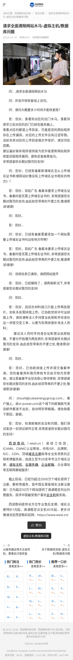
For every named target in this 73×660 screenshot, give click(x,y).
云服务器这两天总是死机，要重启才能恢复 (16, 551)
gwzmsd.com (9, 586)
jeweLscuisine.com (53, 575)
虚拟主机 (15, 465)
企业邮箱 (47, 465)
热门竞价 (35, 562)
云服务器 (31, 465)
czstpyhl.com (9, 606)
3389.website (62, 588)
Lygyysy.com (31, 613)
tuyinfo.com (31, 601)
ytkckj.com (40, 575)
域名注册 (34, 454)
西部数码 (17, 443)
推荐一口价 (59, 562)
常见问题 (39, 13)
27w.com (53, 613)
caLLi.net (62, 575)
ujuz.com (9, 596)
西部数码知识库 (36, 5)
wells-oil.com (9, 617)
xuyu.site (62, 601)
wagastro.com (53, 601)
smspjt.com (18, 596)
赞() (36, 525)
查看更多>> (16, 566)
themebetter (59, 650)
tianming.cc (53, 588)
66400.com (9, 576)
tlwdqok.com (18, 576)
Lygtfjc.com (40, 601)
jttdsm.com (40, 588)
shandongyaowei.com (40, 613)
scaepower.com (18, 586)
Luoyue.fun (31, 588)
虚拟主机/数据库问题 (36, 535)
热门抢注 (13, 562)
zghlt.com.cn (18, 617)
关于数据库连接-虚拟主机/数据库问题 (56, 551)
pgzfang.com (18, 606)
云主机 (51, 495)
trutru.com (31, 575)
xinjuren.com (62, 613)
